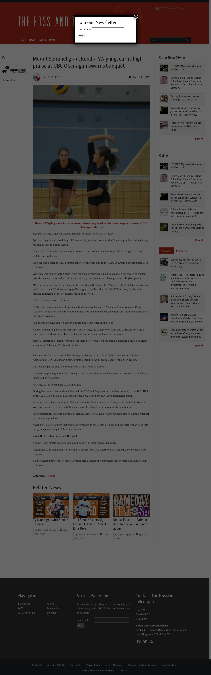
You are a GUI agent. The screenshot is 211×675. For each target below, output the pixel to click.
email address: (85, 29)
